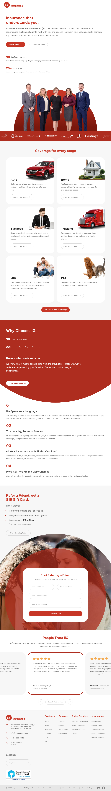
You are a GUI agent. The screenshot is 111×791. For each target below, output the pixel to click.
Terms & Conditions (70, 788)
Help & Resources (98, 734)
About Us (61, 721)
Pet (46, 742)
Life (46, 737)
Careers (61, 726)
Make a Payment (78, 726)
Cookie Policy (87, 788)
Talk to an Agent (39, 44)
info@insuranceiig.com (19, 733)
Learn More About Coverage (55, 310)
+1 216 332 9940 (17, 738)
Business (48, 729)
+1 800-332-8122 (18, 742)
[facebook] (103, 788)
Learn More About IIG (17, 383)
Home (47, 726)
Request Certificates (80, 721)
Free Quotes (96, 721)
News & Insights (98, 737)
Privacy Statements (50, 788)
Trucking (48, 734)
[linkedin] (98, 788)
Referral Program (78, 729)
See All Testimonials (55, 702)
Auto (46, 721)
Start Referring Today (18, 533)
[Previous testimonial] (40, 701)
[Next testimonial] (70, 701)
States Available (98, 729)
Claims (74, 734)
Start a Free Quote (20, 197)
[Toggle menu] (106, 4)
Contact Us (62, 734)
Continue (53, 613)
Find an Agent (14, 44)
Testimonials (63, 729)
